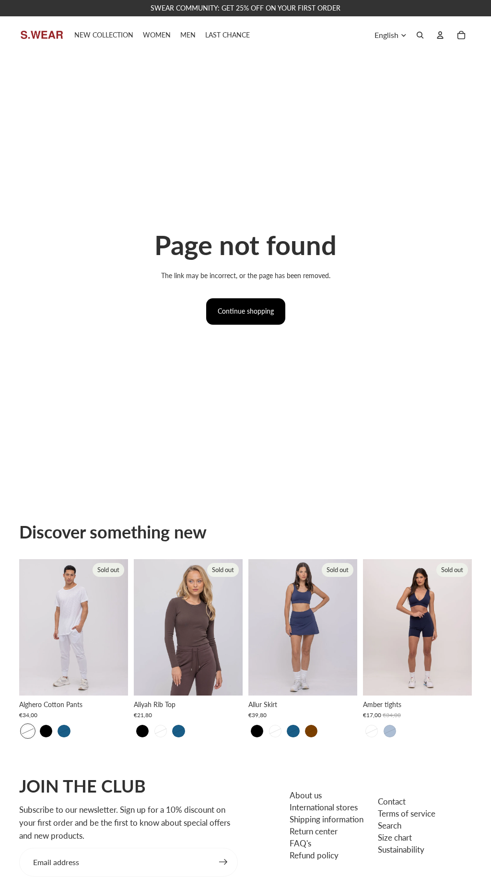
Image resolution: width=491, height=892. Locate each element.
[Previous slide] (26, 627)
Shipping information (326, 819)
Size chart (395, 837)
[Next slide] (120, 627)
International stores (324, 807)
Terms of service (406, 813)
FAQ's (300, 843)
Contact (392, 801)
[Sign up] (223, 862)
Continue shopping (246, 311)
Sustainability (401, 849)
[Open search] (420, 35)
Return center (314, 831)
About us (306, 795)
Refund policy (314, 855)
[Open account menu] (440, 35)
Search (389, 825)
